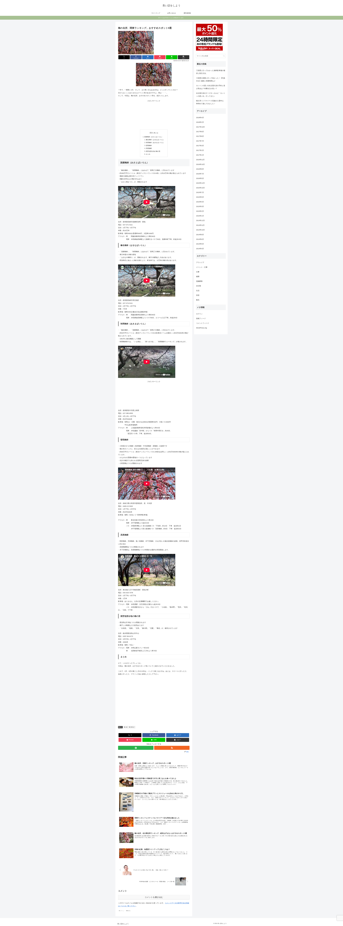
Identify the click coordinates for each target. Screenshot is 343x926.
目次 (151, 133)
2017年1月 (200, 155)
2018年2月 (200, 122)
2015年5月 (200, 197)
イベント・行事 (201, 267)
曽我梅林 (149, 145)
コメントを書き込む (154, 897)
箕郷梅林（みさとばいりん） (153, 137)
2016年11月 (200, 160)
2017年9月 (200, 131)
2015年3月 (200, 206)
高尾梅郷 (149, 148)
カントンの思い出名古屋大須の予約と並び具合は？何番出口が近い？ (210, 87)
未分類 (198, 286)
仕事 (197, 272)
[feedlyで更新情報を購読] (135, 748)
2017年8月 (200, 136)
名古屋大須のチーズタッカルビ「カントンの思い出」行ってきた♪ (210, 94)
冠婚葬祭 (199, 281)
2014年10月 (200, 230)
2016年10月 (200, 164)
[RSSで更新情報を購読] (172, 748)
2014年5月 (200, 244)
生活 (197, 291)
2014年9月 (200, 234)
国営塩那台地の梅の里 (153, 151)
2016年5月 (200, 178)
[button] (183, 57)
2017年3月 (200, 146)
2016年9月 (200, 169)
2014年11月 (200, 225)
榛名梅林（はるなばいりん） (155, 139)
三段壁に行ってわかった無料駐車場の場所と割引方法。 (210, 72)
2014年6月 (200, 239)
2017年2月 (200, 150)
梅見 (126, 727)
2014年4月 (200, 249)
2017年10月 (200, 127)
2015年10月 (200, 188)
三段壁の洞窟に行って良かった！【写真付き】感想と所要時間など (210, 79)
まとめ (148, 154)
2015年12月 (200, 183)
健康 (197, 276)
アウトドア (200, 262)
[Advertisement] (154, 114)
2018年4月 (200, 117)
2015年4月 (200, 202)
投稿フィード (201, 318)
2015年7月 (200, 192)
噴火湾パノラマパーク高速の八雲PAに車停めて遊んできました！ (210, 102)
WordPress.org (201, 328)
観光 (121, 727)
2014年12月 (200, 220)
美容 (197, 295)
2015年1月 (200, 216)
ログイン (199, 314)
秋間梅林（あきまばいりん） (155, 142)
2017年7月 (200, 141)
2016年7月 (200, 174)
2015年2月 (200, 211)
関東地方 (132, 727)
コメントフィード (202, 323)
